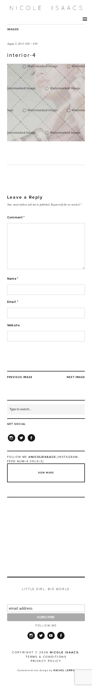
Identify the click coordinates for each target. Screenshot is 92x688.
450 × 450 (31, 44)
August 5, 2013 (15, 44)
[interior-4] (46, 140)
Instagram (11, 441)
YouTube (51, 638)
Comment (16, 217)
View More (46, 472)
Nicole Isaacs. (65, 652)
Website (13, 325)
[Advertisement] (46, 531)
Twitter (21, 441)
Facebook (31, 441)
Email (12, 302)
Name (12, 278)
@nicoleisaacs (42, 457)
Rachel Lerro (64, 670)
